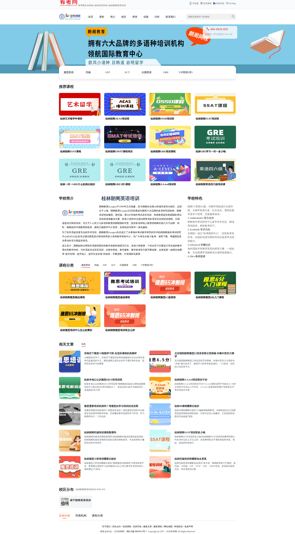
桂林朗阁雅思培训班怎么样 (120, 330)
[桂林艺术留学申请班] (79, 115)
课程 (101, 16)
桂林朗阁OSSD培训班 (162, 118)
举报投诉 (178, 526)
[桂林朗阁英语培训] (70, 20)
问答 (157, 16)
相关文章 (66, 344)
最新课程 (157, 526)
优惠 (146, 16)
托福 (88, 72)
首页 (90, 16)
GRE (166, 72)
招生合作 (116, 526)
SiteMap (232, 3)
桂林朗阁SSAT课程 (70, 151)
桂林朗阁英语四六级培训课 (210, 184)
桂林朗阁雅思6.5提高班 (163, 297)
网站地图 (168, 526)
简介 (112, 16)
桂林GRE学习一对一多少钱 (211, 151)
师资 (134, 16)
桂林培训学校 (100, 5)
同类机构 (81, 515)
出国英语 (146, 72)
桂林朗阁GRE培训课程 (163, 151)
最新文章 (147, 526)
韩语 (73, 223)
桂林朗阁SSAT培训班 (207, 118)
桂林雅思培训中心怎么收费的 (76, 330)
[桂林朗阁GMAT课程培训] (125, 148)
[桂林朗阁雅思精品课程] (79, 293)
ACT (127, 72)
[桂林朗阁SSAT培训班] (215, 115)
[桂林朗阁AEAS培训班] (125, 115)
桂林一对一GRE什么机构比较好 (77, 184)
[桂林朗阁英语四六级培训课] (215, 180)
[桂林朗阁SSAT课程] (79, 148)
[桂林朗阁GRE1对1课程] (125, 180)
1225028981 (119, 531)
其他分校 (64, 515)
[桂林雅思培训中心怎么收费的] (79, 326)
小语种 (113, 236)
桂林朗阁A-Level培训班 (163, 184)
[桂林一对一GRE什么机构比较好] (79, 180)
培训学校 (220, 3)
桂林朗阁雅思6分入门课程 (210, 297)
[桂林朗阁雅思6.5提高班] (170, 293)
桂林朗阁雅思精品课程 (72, 297)
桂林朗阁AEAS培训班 (117, 118)
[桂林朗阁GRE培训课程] (170, 148)
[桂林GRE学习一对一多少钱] (215, 148)
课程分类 (66, 265)
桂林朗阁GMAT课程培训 (119, 151)
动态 (83, 344)
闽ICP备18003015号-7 (136, 531)
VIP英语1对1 (186, 72)
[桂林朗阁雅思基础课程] (125, 293)
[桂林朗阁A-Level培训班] (170, 180)
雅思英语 (69, 72)
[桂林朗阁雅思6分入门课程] (215, 293)
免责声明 (188, 526)
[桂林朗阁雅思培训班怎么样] (125, 326)
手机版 (195, 3)
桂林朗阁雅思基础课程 (117, 297)
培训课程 (207, 3)
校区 (123, 16)
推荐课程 (66, 87)
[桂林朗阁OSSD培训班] (170, 115)
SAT (107, 72)
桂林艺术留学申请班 (71, 118)
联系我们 (170, 16)
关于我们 (106, 526)
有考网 (81, 5)
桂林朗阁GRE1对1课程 (117, 184)
